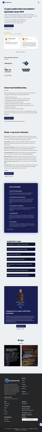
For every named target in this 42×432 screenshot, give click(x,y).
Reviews (5, 407)
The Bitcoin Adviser (29, 154)
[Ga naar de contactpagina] (41, 424)
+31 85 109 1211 (20, 303)
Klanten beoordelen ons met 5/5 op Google (11, 161)
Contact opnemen (29, 419)
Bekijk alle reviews (20, 51)
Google (20, 33)
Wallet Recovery (25, 393)
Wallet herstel (6, 403)
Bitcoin (23, 380)
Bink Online (6, 419)
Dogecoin (24, 388)
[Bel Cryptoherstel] (41, 421)
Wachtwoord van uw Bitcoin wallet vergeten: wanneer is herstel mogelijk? (10, 355)
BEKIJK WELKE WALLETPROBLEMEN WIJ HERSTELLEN (15, 121)
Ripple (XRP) (24, 386)
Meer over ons (10, 229)
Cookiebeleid (31, 428)
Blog (5, 409)
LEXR (24, 154)
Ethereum (24, 384)
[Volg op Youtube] (27, 403)
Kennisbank (6, 405)
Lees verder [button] (24, 47)
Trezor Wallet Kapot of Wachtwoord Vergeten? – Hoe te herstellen (27, 355)
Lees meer (5, 363)
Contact (5, 414)
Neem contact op (8, 25)
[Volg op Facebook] (23, 403)
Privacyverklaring (24, 429)
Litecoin (23, 382)
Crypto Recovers (7, 421)
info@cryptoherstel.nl (20, 304)
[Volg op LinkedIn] (20, 307)
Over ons (6, 411)
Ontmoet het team (8, 28)
